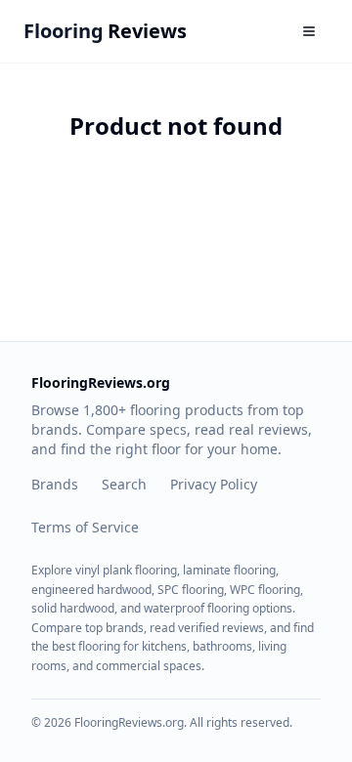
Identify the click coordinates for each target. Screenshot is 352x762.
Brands (54, 484)
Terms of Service (85, 527)
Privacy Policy (213, 484)
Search (124, 484)
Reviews (105, 31)
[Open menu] (309, 31)
